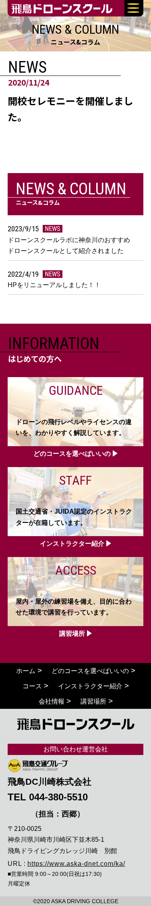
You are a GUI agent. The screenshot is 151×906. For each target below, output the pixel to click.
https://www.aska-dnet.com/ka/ (76, 863)
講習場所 (93, 701)
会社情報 (51, 701)
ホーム (25, 670)
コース (32, 686)
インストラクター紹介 (90, 686)
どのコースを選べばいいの (90, 670)
